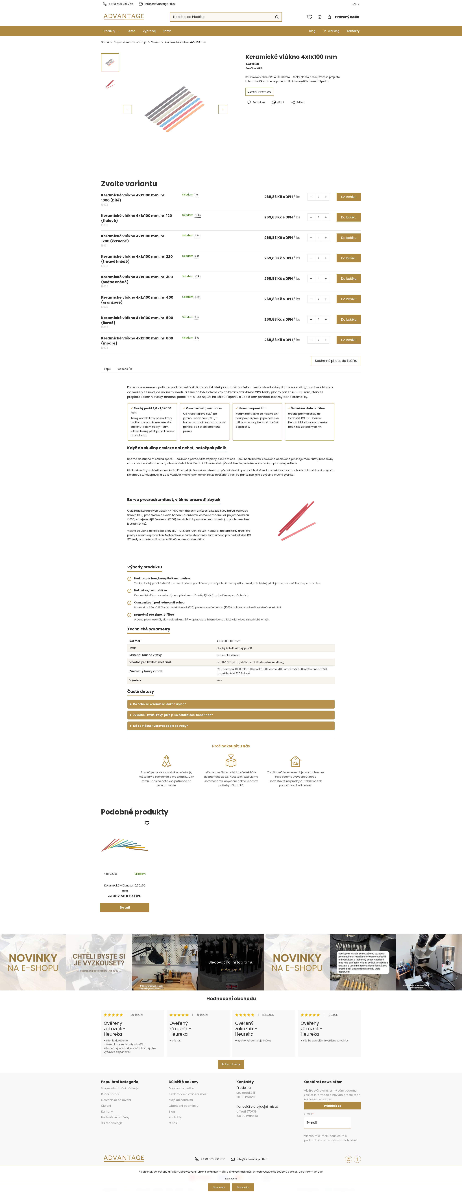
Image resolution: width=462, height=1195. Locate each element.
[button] (222, 109)
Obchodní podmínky (183, 1106)
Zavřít (311, 108)
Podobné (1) (124, 369)
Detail (125, 907)
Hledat (277, 17)
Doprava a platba (181, 1088)
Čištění (106, 1106)
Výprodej (149, 31)
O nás (173, 1123)
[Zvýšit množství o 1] (325, 196)
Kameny (107, 1111)
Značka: (253, 68)
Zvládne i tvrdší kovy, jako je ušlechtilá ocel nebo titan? (173, 715)
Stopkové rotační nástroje (119, 1088)
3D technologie (112, 1123)
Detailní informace (259, 91)
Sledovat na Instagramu (231, 962)
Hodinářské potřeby (115, 1117)
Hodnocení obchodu (231, 998)
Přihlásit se (332, 1106)
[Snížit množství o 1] (311, 196)
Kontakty (352, 31)
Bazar (167, 31)
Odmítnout (219, 1187)
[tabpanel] (124, 866)
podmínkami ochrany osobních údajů (330, 1140)
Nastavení (231, 1178)
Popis (107, 369)
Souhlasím (243, 1187)
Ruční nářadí (110, 1094)
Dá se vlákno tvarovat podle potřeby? (160, 726)
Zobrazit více (231, 1064)
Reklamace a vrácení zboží (188, 1094)
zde (320, 1171)
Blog (312, 31)
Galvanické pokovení (116, 1100)
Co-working (330, 31)
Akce (132, 31)
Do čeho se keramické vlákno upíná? (159, 704)
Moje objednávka (181, 1100)
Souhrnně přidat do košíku (336, 360)
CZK (354, 4)
